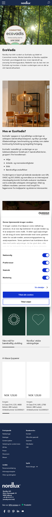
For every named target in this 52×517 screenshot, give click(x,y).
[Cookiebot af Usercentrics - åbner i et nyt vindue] (38, 213)
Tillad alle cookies (26, 295)
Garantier (29, 440)
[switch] (45, 263)
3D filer (4, 447)
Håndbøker (29, 444)
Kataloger (5, 437)
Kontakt (28, 434)
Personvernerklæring (9, 468)
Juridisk (4, 465)
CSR (24, 9)
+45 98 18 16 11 (8, 497)
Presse (4, 451)
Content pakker (7, 440)
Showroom (5, 454)
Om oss (10, 9)
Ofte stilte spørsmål (32, 437)
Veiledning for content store (11, 444)
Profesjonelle (6, 430)
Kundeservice (30, 430)
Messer (4, 457)
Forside (4, 9)
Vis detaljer (39, 287)
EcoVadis (30, 9)
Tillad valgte (26, 302)
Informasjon (18, 9)
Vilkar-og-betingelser (9, 475)
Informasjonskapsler (8, 471)
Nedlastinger (6, 434)
